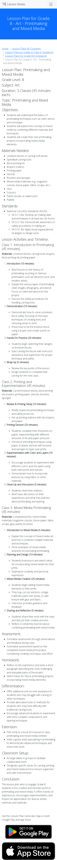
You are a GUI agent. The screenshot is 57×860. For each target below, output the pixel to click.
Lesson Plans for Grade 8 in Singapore (26, 56)
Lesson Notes (15, 4)
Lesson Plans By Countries (26, 48)
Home (5, 48)
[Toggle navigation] (51, 4)
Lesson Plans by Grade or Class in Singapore (29, 52)
